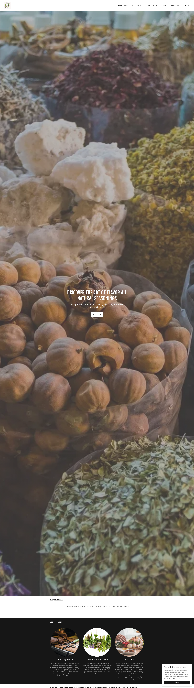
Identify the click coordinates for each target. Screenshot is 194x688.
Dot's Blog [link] (175, 6)
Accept (177, 682)
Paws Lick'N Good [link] (154, 6)
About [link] (119, 6)
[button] (188, 5)
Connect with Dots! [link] (138, 6)
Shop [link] (126, 6)
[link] (7, 5)
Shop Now (97, 314)
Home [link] (113, 6)
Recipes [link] (166, 6)
